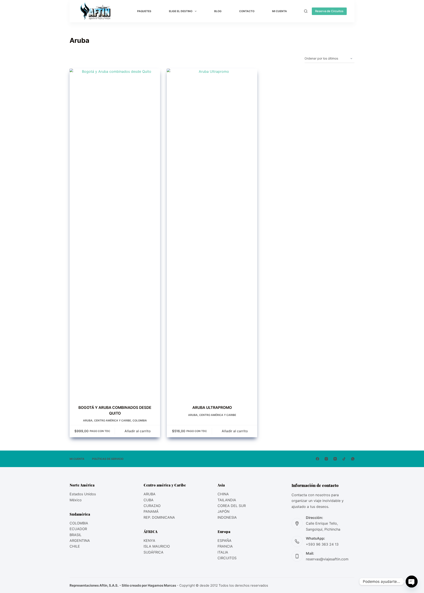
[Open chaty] (412, 581)
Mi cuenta (279, 11)
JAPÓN (223, 511)
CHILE (75, 546)
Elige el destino (180, 11)
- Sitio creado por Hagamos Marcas (147, 585)
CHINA (223, 494)
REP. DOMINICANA (159, 517)
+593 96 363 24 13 (322, 544)
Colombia (139, 420)
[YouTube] (335, 458)
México (76, 500)
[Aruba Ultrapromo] (212, 234)
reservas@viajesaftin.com (327, 559)
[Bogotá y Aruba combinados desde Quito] (115, 234)
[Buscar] (305, 11)
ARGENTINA (80, 540)
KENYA (149, 540)
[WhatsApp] (352, 458)
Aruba (88, 420)
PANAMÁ (151, 511)
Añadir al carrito (138, 431)
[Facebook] (317, 458)
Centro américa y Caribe (112, 420)
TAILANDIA (227, 500)
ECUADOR (78, 529)
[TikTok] (344, 458)
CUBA (148, 500)
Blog (217, 11)
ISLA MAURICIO (157, 546)
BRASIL (75, 535)
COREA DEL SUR (232, 505)
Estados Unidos (83, 494)
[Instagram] (326, 458)
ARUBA (149, 494)
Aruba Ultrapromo (212, 407)
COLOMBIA (79, 523)
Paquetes (144, 11)
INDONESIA (227, 517)
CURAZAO (152, 505)
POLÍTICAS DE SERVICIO (107, 458)
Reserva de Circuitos (329, 11)
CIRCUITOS (227, 558)
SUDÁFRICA (153, 552)
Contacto (246, 11)
